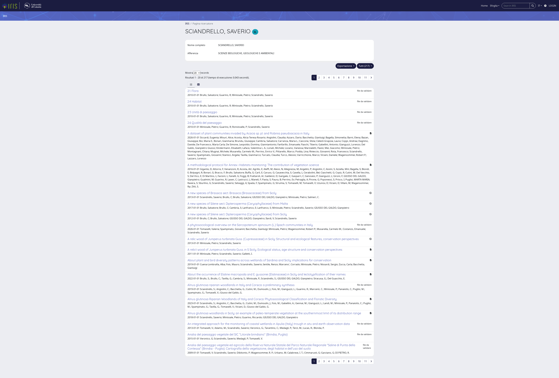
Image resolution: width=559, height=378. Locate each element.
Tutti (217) (364, 66)
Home (484, 5)
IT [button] (539, 5)
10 (359, 77)
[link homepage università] (33, 5)
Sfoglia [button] (494, 5)
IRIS (187, 23)
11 (365, 77)
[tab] (191, 84)
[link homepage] (11, 5)
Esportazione (345, 66)
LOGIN (552, 5)
